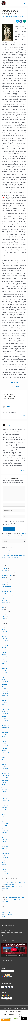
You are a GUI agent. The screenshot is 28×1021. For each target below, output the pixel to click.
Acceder (4, 910)
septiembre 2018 (6, 732)
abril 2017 (4, 764)
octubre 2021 (5, 679)
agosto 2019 (5, 716)
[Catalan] (3, 995)
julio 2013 (4, 862)
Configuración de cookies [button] (12, 1018)
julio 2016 (4, 784)
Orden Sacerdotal (6, 553)
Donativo (3, 968)
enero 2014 (4, 848)
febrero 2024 (5, 649)
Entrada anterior (14, 382)
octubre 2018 (5, 729)
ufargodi (9, 423)
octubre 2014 (5, 830)
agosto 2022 (5, 670)
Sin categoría (5, 616)
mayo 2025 (4, 638)
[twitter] (6, 987)
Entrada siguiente (14, 386)
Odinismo (4, 593)
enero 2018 (4, 748)
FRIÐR (3, 559)
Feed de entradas (6, 912)
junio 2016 (4, 787)
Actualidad (4, 568)
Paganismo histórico (6, 595)
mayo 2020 (4, 697)
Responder (22, 415)
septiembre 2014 (6, 832)
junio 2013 (4, 864)
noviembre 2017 (5, 752)
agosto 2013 (5, 860)
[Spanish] (8, 995)
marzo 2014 (4, 844)
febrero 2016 (5, 796)
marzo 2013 (4, 871)
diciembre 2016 (5, 773)
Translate (10, 999)
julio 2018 (4, 736)
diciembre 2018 (5, 725)
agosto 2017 (4, 757)
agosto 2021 (4, 684)
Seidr (3, 609)
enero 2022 (4, 677)
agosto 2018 (4, 734)
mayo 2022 (4, 672)
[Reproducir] (3, 955)
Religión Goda (5, 602)
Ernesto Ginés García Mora (8, 882)
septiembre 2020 (6, 693)
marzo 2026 (4, 633)
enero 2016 (4, 798)
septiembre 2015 (6, 807)
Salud (3, 607)
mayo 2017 (4, 761)
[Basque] (2, 995)
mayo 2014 (4, 839)
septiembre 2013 (6, 857)
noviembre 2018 (5, 727)
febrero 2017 (5, 768)
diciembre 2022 (5, 665)
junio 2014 (4, 837)
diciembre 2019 (5, 707)
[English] (5, 995)
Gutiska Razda (5, 582)
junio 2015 (4, 814)
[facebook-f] (2, 987)
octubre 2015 (5, 805)
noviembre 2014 (5, 828)
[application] (14, 950)
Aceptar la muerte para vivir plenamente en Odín (13, 555)
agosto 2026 (5, 627)
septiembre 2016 (6, 780)
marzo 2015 (4, 821)
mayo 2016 (4, 789)
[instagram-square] (9, 987)
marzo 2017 (4, 766)
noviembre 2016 (5, 775)
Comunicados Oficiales (7, 575)
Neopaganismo (13, 16)
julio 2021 (4, 686)
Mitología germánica (6, 586)
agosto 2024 (5, 645)
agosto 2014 (5, 835)
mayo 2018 (4, 739)
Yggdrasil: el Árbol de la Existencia (10, 557)
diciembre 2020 (5, 691)
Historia (3, 584)
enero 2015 (4, 825)
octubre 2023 (5, 656)
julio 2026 (4, 629)
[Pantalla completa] (24, 955)
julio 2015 (4, 812)
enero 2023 (4, 663)
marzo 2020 (4, 702)
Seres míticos (5, 611)
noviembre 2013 (5, 853)
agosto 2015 (4, 809)
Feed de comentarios (7, 914)
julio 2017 (4, 759)
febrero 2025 (5, 640)
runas (3, 604)
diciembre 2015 (5, 800)
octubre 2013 (5, 855)
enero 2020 (4, 704)
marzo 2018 (4, 743)
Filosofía (4, 577)
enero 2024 (4, 652)
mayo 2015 (4, 816)
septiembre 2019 (6, 713)
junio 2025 (4, 636)
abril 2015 (4, 819)
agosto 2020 (5, 695)
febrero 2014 (5, 846)
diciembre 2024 (5, 643)
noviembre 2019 (5, 709)
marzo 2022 (4, 675)
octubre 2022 (5, 668)
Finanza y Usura (5, 579)
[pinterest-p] (12, 987)
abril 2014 (4, 841)
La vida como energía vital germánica (15, 897)
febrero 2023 (5, 661)
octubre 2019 (5, 711)
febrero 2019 (5, 720)
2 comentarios (5, 16)
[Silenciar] (22, 955)
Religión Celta (5, 600)
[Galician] (6, 995)
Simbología (4, 614)
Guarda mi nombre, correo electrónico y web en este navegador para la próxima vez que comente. (13, 523)
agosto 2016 (5, 782)
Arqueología (4, 570)
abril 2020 (4, 700)
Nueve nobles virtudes (7, 591)
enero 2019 (4, 723)
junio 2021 (4, 688)
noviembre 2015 (5, 803)
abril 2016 (4, 791)
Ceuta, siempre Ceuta (7, 550)
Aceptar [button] (24, 1018)
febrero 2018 (5, 745)
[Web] (14, 516)
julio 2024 (4, 647)
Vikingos (4, 618)
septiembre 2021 (6, 681)
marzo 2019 (4, 718)
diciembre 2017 (5, 750)
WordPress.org (5, 916)
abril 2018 (4, 741)
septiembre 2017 (6, 755)
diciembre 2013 (5, 851)
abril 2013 (4, 869)
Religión (3, 598)
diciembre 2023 (5, 654)
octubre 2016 (5, 777)
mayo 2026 (4, 631)
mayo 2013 (4, 867)
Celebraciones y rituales (7, 572)
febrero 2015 (5, 823)
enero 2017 (4, 771)
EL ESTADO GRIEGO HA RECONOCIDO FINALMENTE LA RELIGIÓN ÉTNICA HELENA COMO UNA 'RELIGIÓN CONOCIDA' (14, 893)
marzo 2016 (4, 793)
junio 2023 (4, 659)
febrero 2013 (5, 873)
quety (8, 406)
